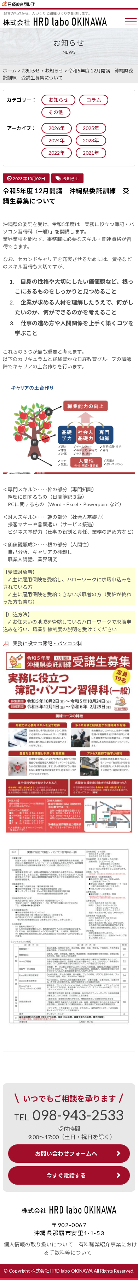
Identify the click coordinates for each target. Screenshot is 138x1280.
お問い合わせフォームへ (66, 1153)
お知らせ (58, 100)
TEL (69, 1117)
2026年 (56, 128)
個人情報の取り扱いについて (38, 1244)
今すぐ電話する (66, 1175)
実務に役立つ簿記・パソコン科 (47, 643)
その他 (55, 112)
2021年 (91, 153)
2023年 (91, 140)
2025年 (91, 128)
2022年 (56, 153)
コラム (93, 100)
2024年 (56, 140)
